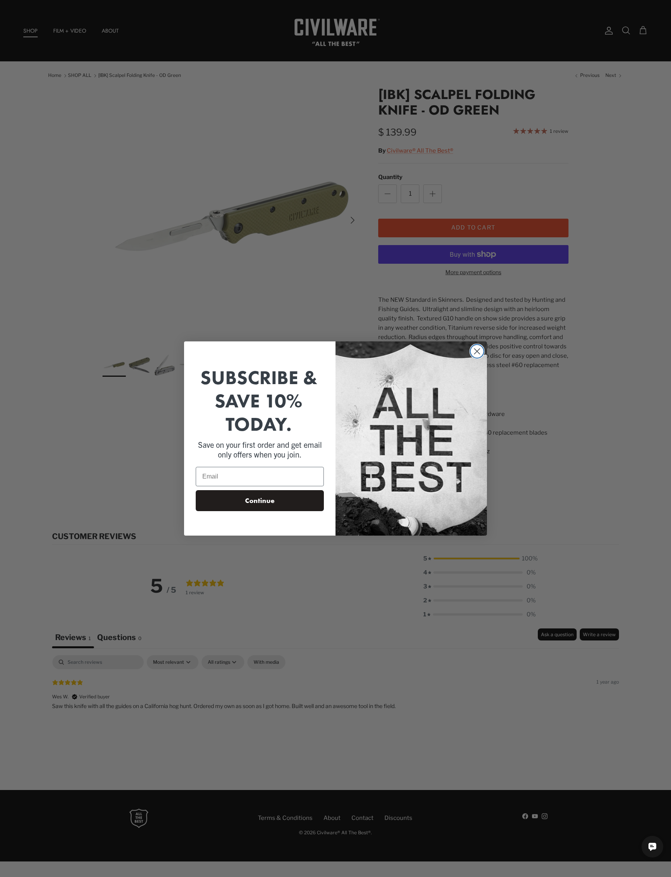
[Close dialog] (477, 351)
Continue (260, 500)
